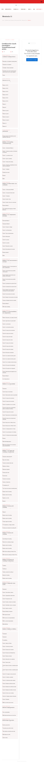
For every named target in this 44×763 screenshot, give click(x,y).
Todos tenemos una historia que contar (9, 731)
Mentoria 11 (4, 123)
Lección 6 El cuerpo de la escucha (8, 411)
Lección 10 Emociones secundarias (8, 352)
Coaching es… (5, 568)
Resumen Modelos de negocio (7, 611)
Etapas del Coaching (6, 459)
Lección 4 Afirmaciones (6, 236)
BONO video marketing (6, 306)
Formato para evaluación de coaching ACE (9, 527)
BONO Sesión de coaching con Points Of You (10, 554)
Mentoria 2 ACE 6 (5, 88)
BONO (4, 178)
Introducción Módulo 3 (6, 223)
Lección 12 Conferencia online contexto (9, 680)
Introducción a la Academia (7, 64)
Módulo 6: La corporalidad (9, 383)
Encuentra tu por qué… (6, 172)
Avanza (4, 75)
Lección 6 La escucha (6, 242)
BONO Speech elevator (6, 614)
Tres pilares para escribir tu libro (8, 728)
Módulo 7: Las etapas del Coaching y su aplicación (8, 451)
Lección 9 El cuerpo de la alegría (8, 349)
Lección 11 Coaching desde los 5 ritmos (9, 428)
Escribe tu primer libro (6, 724)
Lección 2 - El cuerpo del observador (8, 192)
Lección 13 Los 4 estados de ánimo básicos (9, 362)
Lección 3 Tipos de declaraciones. (8, 233)
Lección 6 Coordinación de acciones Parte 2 (10, 286)
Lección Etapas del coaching (7, 538)
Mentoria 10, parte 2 (6, 120)
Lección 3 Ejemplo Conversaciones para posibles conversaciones (9, 275)
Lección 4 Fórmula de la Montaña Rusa (9, 652)
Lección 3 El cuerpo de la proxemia (8, 401)
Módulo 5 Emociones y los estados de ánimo (10, 317)
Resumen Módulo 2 (6, 205)
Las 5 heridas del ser (6, 378)
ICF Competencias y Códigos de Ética (8, 524)
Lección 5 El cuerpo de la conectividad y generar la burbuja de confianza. (9, 408)
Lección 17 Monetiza (6, 699)
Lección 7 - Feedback (6, 169)
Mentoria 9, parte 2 (6, 113)
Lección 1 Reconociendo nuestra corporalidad (10, 394)
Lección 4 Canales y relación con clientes (9, 601)
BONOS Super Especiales (8, 720)
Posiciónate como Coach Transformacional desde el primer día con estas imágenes (9, 71)
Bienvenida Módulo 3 (6, 220)
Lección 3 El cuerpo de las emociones (9, 330)
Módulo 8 (4, 512)
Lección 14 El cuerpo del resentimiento (9, 365)
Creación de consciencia (6, 478)
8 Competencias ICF (6, 485)
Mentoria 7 (4, 104)
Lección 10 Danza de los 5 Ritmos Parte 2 (9, 425)
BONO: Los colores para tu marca (8, 702)
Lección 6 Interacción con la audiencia (9, 659)
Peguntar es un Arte (6, 497)
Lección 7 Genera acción (6, 662)
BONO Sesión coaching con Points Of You (9, 551)
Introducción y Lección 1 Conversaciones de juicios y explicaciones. (10, 267)
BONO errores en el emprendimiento (9, 617)
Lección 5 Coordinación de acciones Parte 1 (10, 283)
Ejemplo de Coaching (6, 575)
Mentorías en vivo (6, 80)
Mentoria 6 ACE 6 (5, 101)
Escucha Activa (5, 475)
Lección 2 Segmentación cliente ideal (9, 595)
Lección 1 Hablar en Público (7, 643)
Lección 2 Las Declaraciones (7, 230)
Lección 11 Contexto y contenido (8, 677)
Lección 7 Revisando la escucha (8, 246)
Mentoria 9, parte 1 (6, 110)
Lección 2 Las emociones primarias (8, 327)
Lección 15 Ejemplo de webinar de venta (9, 689)
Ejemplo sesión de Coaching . (7, 515)
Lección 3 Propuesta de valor (7, 598)
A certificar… (4, 565)
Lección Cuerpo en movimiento (8, 391)
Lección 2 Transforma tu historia (8, 646)
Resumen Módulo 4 (6, 303)
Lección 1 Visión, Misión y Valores (8, 592)
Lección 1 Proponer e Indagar (7, 226)
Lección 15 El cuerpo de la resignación (9, 368)
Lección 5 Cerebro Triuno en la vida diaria (9, 202)
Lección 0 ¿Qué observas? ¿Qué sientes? (9, 320)
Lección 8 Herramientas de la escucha (9, 249)
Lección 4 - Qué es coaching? (7, 158)
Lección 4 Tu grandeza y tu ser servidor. (9, 404)
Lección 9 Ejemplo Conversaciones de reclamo (10, 297)
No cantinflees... (5, 640)
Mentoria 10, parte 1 (6, 116)
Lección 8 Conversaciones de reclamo (9, 293)
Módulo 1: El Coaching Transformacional (8, 142)
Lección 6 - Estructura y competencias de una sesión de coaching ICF (10, 165)
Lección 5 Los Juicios (6, 239)
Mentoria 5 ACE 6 (5, 97)
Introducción (4, 388)
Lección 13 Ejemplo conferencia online (9, 683)
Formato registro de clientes (7, 521)
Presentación (5, 633)
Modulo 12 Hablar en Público (9, 629)
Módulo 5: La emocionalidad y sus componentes (10, 312)
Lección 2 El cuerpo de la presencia (8, 398)
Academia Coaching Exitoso (9, 56)
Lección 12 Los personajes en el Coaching (9, 432)
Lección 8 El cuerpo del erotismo (8, 346)
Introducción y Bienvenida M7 (7, 456)
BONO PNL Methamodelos (7, 441)
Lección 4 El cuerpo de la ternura (8, 333)
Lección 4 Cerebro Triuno (7, 199)
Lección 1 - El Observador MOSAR (8, 189)
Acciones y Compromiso (6, 482)
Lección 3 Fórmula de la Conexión (8, 649)
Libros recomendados (6, 712)
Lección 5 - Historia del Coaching (8, 161)
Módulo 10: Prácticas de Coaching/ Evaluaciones (8, 560)
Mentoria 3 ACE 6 (5, 91)
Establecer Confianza (6, 466)
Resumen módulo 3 (6, 252)
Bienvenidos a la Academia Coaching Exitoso (10, 61)
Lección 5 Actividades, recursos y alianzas (9, 605)
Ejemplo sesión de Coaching (7, 494)
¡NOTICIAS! (5, 131)
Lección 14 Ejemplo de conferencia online (9, 686)
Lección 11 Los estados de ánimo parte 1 (9, 355)
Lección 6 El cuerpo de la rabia (8, 339)
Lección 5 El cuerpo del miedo (7, 336)
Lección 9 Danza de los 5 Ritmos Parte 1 (9, 422)
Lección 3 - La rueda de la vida (7, 155)
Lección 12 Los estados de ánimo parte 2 (9, 358)
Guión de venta (5, 737)
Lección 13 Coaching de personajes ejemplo (10, 435)
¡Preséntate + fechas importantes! (8, 67)
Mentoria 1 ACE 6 (5, 85)
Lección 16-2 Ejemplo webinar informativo (9, 696)
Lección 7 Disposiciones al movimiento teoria (10, 415)
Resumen (4, 175)
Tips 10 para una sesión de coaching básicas (10, 488)
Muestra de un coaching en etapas (8, 541)
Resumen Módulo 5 (6, 375)
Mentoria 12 (4, 126)
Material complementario (8, 707)
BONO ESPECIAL (5, 624)
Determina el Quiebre (6, 469)
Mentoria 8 (4, 107)
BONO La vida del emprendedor (8, 620)
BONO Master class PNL (6, 734)
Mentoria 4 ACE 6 (5, 94)
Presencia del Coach (6, 472)
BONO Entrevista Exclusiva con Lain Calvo (9, 715)
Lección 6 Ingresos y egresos (7, 608)
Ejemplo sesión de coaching (7, 491)
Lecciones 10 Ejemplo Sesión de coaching (9, 300)
